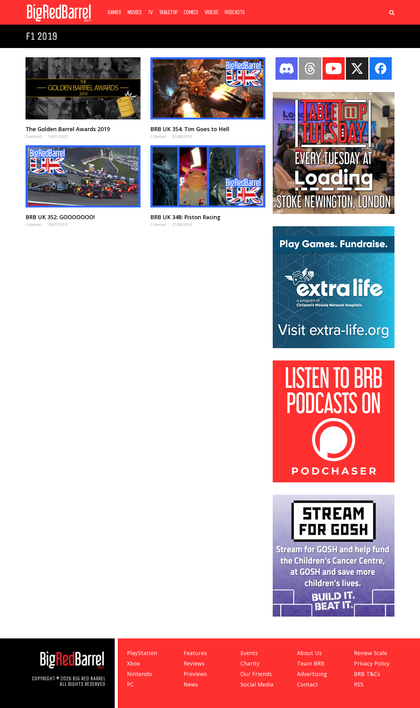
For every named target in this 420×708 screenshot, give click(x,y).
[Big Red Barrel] (59, 23)
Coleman (158, 136)
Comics (191, 12)
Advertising (312, 674)
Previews (195, 674)
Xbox (133, 663)
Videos (211, 12)
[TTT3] (333, 212)
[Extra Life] (333, 346)
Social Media (256, 684)
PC (130, 684)
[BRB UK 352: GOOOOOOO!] (83, 176)
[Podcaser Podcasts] (333, 480)
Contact (307, 684)
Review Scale (370, 653)
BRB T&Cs (367, 674)
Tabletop (168, 12)
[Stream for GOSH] (333, 614)
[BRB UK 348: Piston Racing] (207, 176)
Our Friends (256, 674)
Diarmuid (34, 136)
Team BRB (310, 663)
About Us (309, 653)
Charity (250, 663)
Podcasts (234, 12)
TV (150, 12)
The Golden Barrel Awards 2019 (68, 129)
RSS (358, 684)
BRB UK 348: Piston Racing (185, 217)
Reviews (194, 663)
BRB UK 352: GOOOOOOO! (60, 217)
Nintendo (139, 674)
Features (195, 653)
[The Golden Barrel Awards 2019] (83, 88)
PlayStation (142, 653)
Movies (134, 12)
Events (249, 653)
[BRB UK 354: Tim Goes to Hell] (207, 88)
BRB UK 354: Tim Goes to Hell (189, 129)
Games (114, 12)
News (191, 684)
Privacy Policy (372, 663)
